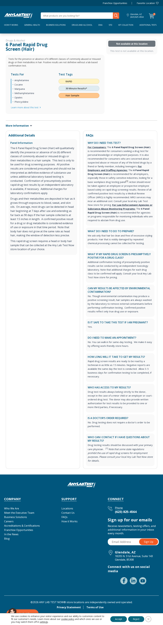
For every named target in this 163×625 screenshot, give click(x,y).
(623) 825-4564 (137, 17)
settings (44, 622)
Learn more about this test (25, 107)
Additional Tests (147, 25)
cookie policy (67, 619)
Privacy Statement (69, 607)
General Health (32, 25)
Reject (136, 619)
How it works (11, 25)
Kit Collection (125, 25)
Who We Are (11, 508)
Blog (7, 538)
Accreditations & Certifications (22, 525)
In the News (11, 534)
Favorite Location (146, 3)
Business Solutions (56, 25)
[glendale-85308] (18, 15)
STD (110, 25)
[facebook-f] (124, 580)
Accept (118, 619)
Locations (67, 508)
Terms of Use (95, 607)
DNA (100, 25)
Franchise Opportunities (115, 3)
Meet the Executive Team (19, 513)
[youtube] (142, 580)
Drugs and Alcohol (82, 25)
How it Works (69, 521)
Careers (9, 521)
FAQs (64, 517)
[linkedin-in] (133, 580)
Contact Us (67, 513)
